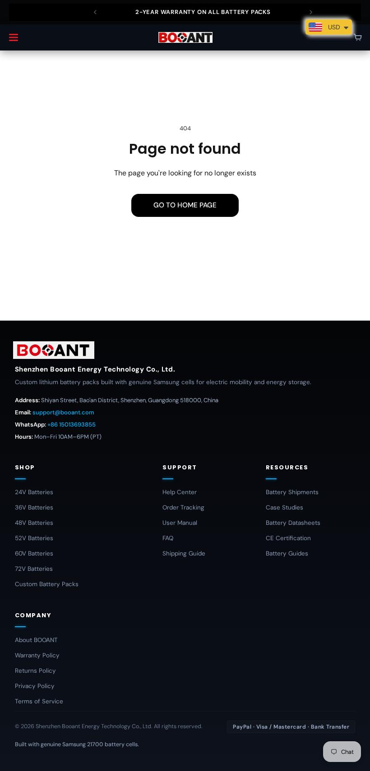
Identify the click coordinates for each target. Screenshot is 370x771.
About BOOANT (36, 640)
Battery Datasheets (293, 523)
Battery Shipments (292, 492)
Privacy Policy (35, 686)
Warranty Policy (37, 655)
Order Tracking (183, 507)
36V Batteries (34, 507)
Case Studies (284, 507)
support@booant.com (63, 412)
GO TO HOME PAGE (185, 205)
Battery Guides (287, 553)
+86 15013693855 (71, 424)
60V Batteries (34, 553)
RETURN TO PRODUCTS (185, 235)
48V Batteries (34, 523)
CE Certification (288, 538)
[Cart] (358, 37)
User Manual (179, 523)
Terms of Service (39, 701)
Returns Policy (35, 671)
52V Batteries (34, 538)
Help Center (179, 492)
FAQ (167, 538)
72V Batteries (34, 569)
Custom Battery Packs (47, 584)
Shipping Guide (183, 553)
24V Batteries (34, 492)
